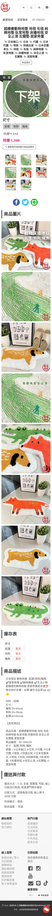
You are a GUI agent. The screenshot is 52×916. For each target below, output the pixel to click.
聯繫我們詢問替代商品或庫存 (21, 147)
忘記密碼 (6, 861)
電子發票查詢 (9, 883)
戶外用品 (32, 838)
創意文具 (32, 842)
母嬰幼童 (32, 834)
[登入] (23, 7)
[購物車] (39, 7)
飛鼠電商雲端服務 (28, 909)
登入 (16, 857)
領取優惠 (45, 895)
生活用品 (32, 827)
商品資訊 (26, 62)
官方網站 (6, 827)
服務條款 (6, 865)
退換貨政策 (7, 872)
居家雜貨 (22, 19)
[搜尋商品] (31, 7)
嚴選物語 (8, 19)
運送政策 (6, 876)
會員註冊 (6, 857)
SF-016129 (38, 19)
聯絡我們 (6, 823)
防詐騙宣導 (7, 880)
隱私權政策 (7, 868)
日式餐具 (32, 831)
